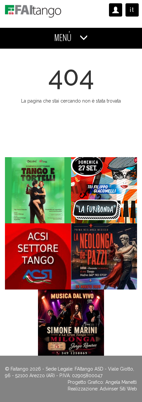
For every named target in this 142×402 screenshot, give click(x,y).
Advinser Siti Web (118, 388)
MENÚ (63, 38)
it (132, 9)
